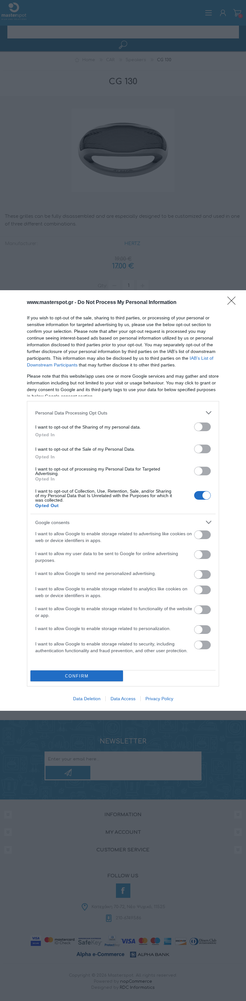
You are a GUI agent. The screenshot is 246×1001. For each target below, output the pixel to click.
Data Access (123, 698)
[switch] (202, 427)
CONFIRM (77, 676)
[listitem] (123, 412)
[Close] (233, 303)
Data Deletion (87, 698)
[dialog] (123, 500)
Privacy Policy (159, 698)
